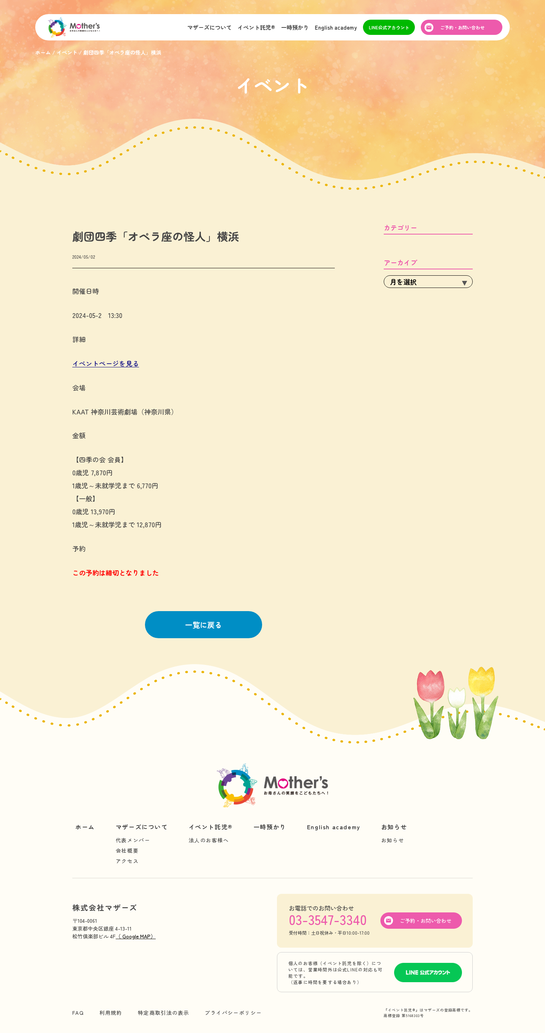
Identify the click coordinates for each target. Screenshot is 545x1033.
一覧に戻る (203, 624)
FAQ (78, 1012)
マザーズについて (209, 27)
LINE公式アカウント (389, 27)
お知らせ (394, 826)
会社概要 (127, 850)
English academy (336, 27)
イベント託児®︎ (256, 27)
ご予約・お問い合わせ (462, 27)
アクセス (127, 861)
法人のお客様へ (209, 840)
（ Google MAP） (136, 936)
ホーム (85, 826)
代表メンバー (133, 840)
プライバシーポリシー (233, 1012)
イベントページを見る (105, 363)
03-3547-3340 (328, 919)
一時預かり (295, 27)
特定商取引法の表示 (163, 1012)
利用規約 (110, 1012)
